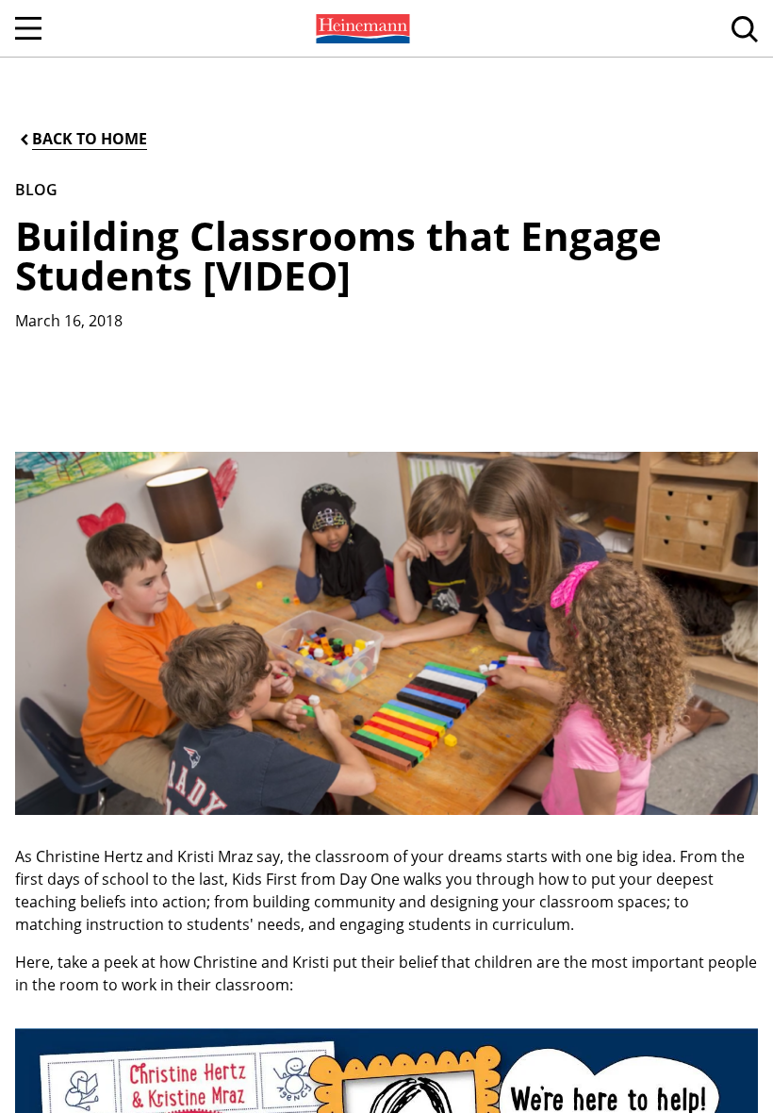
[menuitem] (361, 28)
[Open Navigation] (28, 28)
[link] (361, 28)
